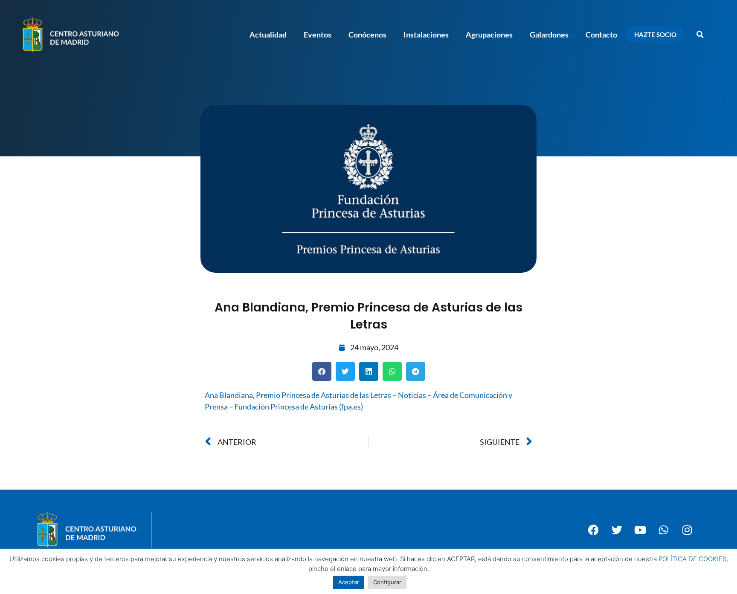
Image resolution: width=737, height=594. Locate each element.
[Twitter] (616, 529)
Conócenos (367, 34)
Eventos (317, 34)
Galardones (549, 34)
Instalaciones (426, 34)
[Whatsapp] (663, 529)
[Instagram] (687, 529)
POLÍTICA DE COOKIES (692, 559)
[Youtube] (640, 529)
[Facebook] (593, 529)
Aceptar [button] (348, 582)
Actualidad (268, 34)
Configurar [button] (387, 582)
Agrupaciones (489, 34)
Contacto (601, 34)
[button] (699, 34)
